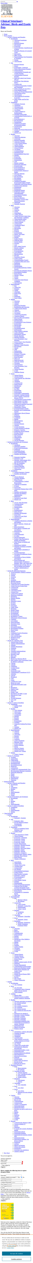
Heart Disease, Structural (21, 402)
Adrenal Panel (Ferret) (17, 642)
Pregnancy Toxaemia (19, 354)
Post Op (16, 977)
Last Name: (4, 1186)
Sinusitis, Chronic (19, 275)
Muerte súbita (17, 995)
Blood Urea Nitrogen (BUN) (18, 658)
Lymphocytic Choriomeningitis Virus (21, 769)
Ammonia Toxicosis (19, 104)
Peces (12, 986)
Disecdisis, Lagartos (19, 1016)
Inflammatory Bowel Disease (22, 413)
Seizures (13, 631)
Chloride (13, 665)
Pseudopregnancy (19, 355)
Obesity (16, 348)
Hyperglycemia (18, 166)
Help (6, 3)
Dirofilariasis (17, 386)
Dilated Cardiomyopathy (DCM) (23, 962)
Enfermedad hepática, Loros (21, 1050)
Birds (12, 205)
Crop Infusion (18, 505)
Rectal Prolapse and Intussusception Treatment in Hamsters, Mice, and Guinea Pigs (23, 561)
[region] (16, 1249)
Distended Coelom (16, 601)
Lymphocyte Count (16, 681)
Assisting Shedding (19, 478)
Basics (16, 930)
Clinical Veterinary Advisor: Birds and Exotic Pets (16, 24)
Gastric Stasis (14, 607)
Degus (16, 295)
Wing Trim (17, 895)
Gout (15, 161)
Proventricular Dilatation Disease (23, 270)
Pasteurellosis (17, 351)
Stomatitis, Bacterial (19, 204)
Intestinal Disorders (19, 337)
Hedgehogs (17, 296)
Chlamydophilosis (19, 146)
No (23, 1177)
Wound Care (17, 499)
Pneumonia (17, 264)
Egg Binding (17, 869)
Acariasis (13, 757)
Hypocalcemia (18, 249)
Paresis (16, 746)
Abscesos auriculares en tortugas (23, 1001)
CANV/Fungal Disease (20, 143)
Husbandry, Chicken (19, 875)
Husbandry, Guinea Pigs (24, 906)
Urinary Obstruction (19, 980)
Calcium (13, 663)
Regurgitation (17, 721)
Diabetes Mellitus (15, 598)
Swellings (16, 722)
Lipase (12, 680)
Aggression (17, 138)
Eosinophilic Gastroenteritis (21, 393)
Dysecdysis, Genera (19, 839)
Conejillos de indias (19, 1071)
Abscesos (16, 1097)
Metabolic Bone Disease (20, 856)
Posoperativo (17, 1148)
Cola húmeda (21, 1080)
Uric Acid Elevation (16, 636)
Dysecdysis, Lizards (19, 840)
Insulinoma (17, 416)
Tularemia (13, 780)
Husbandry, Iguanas (19, 846)
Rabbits (13, 299)
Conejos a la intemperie (20, 1104)
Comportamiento (18, 1101)
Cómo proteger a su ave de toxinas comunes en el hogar (21, 1040)
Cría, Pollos (17, 1044)
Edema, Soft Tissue (19, 234)
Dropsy (16, 66)
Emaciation (17, 235)
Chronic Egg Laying (19, 220)
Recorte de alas (18, 1062)
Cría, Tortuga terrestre (20, 1009)
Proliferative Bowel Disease (21, 431)
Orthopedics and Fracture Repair (23, 184)
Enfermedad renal (19, 1025)
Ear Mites (16, 389)
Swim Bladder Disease (20, 90)
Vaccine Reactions (19, 440)
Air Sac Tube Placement (20, 502)
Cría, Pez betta (18, 987)
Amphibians (14, 102)
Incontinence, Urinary (17, 616)
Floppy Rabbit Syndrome (21, 331)
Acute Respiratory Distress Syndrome (21, 572)
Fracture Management (20, 843)
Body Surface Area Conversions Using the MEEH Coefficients (21, 661)
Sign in (2, 3)
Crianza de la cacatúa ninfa (21, 1045)
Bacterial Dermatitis (19, 140)
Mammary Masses (22, 900)
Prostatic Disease (18, 433)
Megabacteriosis (18, 254)
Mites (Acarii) (18, 55)
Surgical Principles (19, 466)
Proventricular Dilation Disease (22, 889)
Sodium (13, 696)
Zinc (12, 701)
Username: (3, 1162)
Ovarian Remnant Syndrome (22, 428)
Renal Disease (18, 196)
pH (12, 686)
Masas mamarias (22, 1068)
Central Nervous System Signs (19, 586)
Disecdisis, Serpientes (20, 1019)
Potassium (13, 690)
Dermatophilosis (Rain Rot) (21, 154)
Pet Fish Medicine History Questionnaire (21, 823)
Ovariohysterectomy (19, 552)
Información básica (19, 1107)
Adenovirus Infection (20, 137)
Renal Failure (14, 630)
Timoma (16, 1116)
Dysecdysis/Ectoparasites (21, 448)
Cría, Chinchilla (22, 1084)
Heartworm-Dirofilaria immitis (22, 968)
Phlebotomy (17, 496)
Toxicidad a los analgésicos (21, 1150)
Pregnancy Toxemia (19, 430)
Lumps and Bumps (19, 740)
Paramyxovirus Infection (20, 185)
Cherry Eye (17, 311)
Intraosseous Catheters (20, 545)
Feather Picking (18, 239)
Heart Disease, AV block (20, 401)
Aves (12, 1030)
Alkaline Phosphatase (16, 646)
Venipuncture (17, 469)
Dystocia (16, 231)
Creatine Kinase (15, 668)
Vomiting (16, 131)
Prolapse (16, 719)
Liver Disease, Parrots (20, 880)
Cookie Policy (10, 1248)
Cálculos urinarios (22, 1072)
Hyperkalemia (14, 613)
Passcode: (3, 1175)
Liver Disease (18, 175)
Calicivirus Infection (19, 142)
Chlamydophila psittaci (20, 219)
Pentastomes (17, 189)
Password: (3, 1163)
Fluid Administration (19, 452)
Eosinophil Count (15, 671)
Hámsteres (17, 1078)
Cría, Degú (21, 1087)
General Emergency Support (21, 472)
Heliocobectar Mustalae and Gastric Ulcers (21, 970)
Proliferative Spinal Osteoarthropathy (19, 192)
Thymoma (17, 363)
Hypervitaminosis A (19, 167)
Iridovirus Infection (19, 173)
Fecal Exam (17, 487)
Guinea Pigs (17, 287)
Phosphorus (14, 687)
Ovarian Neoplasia (19, 427)
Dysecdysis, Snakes (19, 842)
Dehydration (17, 44)
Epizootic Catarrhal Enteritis (21, 395)
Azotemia (13, 580)
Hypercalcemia (15, 611)
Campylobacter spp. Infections (22, 378)
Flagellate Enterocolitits (20, 114)
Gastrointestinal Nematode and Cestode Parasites (22, 72)
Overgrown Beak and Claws (22, 261)
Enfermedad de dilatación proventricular (21, 1047)
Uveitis (16, 370)
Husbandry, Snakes (19, 849)
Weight (16, 707)
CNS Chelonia (18, 710)
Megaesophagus (18, 420)
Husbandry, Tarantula (20, 818)
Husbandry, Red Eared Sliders (22, 848)
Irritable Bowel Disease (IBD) (22, 974)
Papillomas (17, 263)
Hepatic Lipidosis (19, 163)
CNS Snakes (17, 713)
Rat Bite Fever (15, 777)
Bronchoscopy (18, 531)
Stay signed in (6, 1165)
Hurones (13, 1121)
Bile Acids (13, 655)
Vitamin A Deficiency (20, 859)
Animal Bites (14, 759)
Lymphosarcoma (18, 343)
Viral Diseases (18, 61)
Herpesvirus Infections (20, 164)
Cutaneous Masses (19, 316)
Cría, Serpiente (18, 1007)
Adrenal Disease (18, 375)
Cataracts (16, 310)
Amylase (13, 649)
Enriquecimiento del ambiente (22, 1053)
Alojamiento (17, 1098)
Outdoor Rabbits (18, 947)
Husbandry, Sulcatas (19, 851)
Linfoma (20, 1081)
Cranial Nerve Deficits (17, 593)
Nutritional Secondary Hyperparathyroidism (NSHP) (22, 181)
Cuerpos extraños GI (19, 1124)
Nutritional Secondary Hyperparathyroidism (20, 124)
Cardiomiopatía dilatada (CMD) (22, 1122)
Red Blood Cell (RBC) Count (19, 693)
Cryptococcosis (18, 383)
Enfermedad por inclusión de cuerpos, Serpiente (22, 1023)
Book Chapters (8, 35)
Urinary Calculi (22, 909)
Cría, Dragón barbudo (20, 1003)
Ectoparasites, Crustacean (21, 67)
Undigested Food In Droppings (19, 633)
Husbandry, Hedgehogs (24, 922)
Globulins (13, 674)
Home (5, 34)
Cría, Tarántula (18, 984)
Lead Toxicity (18, 878)
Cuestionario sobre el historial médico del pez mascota (22, 990)
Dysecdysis (17, 46)
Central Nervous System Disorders (20, 584)
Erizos (16, 1089)
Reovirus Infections (19, 198)
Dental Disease (18, 319)
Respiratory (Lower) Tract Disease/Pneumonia (21, 200)
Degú (15, 1086)
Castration (17, 533)
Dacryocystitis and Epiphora (21, 317)
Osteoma (16, 425)
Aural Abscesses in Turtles (21, 834)
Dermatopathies (18, 320)
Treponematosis (18, 364)
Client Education (8, 813)
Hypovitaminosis (18, 251)
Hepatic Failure (15, 610)
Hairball (16, 936)
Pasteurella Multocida (16, 772)
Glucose (13, 675)
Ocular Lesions (18, 258)
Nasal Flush (17, 514)
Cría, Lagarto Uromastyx (21, 1006)
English (9, 815)
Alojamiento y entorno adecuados (23, 1031)
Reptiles (13, 134)
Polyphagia (14, 625)
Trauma (16, 60)
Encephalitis (17, 326)
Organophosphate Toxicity (21, 260)
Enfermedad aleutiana (20, 1133)
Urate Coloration (15, 634)
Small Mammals (15, 284)
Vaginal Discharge (19, 749)
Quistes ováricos (22, 1077)
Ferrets (12, 373)
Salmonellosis (14, 778)
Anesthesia (17, 445)
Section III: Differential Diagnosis (16, 571)
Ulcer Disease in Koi (19, 93)
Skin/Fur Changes (19, 748)
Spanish (9, 981)
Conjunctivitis (18, 223)
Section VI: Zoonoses (13, 755)
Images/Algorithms (9, 781)
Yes (19, 1177)
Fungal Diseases (18, 70)
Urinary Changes (18, 754)
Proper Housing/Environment (22, 884)
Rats (15, 286)
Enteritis (16, 237)
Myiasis (16, 943)
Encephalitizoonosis (19, 328)
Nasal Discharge (15, 622)
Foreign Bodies (18, 242)
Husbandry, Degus (23, 919)
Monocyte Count (15, 683)
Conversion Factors (16, 590)
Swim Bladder (18, 825)
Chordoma (17, 381)
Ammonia (13, 648)
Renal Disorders (18, 357)
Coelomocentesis (18, 504)
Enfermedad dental (19, 1106)
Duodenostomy (18, 507)
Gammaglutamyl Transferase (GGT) (20, 672)
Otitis (15, 349)
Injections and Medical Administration (20, 494)
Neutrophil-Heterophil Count (18, 684)
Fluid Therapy (18, 511)
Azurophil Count (15, 652)
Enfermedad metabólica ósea (22, 1021)
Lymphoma (17, 417)
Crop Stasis (17, 226)
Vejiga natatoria (18, 992)
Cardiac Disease (18, 145)
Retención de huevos (19, 1063)
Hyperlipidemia (15, 614)
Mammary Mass (18, 742)
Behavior (16, 931)
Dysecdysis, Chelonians (20, 837)
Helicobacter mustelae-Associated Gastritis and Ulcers (23, 404)
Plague (12, 774)
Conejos (13, 1095)
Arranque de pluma (19, 1033)
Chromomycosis (18, 107)
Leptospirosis (14, 768)
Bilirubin (13, 657)
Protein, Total (14, 692)
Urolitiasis (17, 1118)
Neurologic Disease (19, 257)
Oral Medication (18, 464)
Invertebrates (14, 38)
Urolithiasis (17, 439)
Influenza (16, 414)
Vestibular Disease (19, 372)
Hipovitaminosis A (19, 1054)
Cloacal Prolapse (18, 108)
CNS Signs (17, 734)
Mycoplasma (17, 178)
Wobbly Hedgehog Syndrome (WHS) (23, 924)
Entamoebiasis (18, 160)
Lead (12, 678)
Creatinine (13, 669)
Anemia (16, 208)
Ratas (15, 1066)
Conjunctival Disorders (20, 314)
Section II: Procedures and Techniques (17, 442)
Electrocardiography (19, 537)
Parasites (16, 718)
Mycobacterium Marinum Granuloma (21, 771)
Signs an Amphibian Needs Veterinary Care (21, 829)
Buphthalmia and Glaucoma (21, 307)
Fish (12, 63)
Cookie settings (12, 1245)
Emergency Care (18, 458)
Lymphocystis (18, 84)
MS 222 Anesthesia (19, 463)
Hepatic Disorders (19, 336)
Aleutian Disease (18, 376)
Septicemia (17, 128)
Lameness (13, 619)
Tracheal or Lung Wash (20, 498)
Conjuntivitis (17, 1042)
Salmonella (17, 202)
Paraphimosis (17, 187)
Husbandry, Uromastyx (20, 853)
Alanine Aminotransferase (18, 643)
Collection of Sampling (20, 484)
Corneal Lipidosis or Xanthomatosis (19, 112)
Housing (16, 937)
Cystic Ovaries (21, 904)
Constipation (14, 589)
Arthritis (16, 304)
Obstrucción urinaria (19, 1147)
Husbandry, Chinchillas (24, 916)
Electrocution (17, 325)
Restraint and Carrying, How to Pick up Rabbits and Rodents (22, 565)
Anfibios (13, 993)
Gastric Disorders (19, 333)
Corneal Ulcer (14, 592)
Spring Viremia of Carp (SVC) (22, 88)
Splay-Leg (17, 358)
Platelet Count (14, 689)
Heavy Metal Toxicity (20, 246)
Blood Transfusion (19, 527)
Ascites (16, 211)
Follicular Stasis (18, 240)
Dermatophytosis (15, 763)
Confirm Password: (6, 1182)
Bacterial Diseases (19, 43)
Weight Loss (17, 132)
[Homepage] (7, 17)
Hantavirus (14, 766)
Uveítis (16, 1119)
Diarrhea (16, 155)
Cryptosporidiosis (19, 151)
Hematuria (13, 608)
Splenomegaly (18, 437)
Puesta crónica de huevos (21, 1060)
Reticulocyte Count (16, 695)
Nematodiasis (17, 122)
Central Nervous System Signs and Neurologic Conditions (22, 216)
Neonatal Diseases (19, 423)
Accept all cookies (16, 1253)
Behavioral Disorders (20, 305)
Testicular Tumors (19, 361)
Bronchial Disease (16, 583)
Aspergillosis (17, 213)
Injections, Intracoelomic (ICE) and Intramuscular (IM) (22, 460)
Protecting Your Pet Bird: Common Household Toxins (21, 886)
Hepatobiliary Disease (20, 407)
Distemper (17, 387)
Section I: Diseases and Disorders (16, 37)
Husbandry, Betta (19, 821)
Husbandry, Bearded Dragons (22, 845)
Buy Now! (7, 1153)
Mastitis (16, 419)
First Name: (4, 1184)
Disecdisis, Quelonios (20, 1018)
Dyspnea (13, 602)
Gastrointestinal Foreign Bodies (22, 399)
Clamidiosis (17, 1036)
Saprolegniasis (18, 126)
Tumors (16, 278)
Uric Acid (13, 699)
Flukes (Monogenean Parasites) (22, 69)
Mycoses (16, 255)
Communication (18, 933)
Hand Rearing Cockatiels (21, 874)
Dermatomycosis (18, 152)
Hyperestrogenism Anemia (21, 408)
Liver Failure (14, 621)
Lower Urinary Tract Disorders (22, 342)
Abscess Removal (19, 477)
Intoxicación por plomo (20, 1056)
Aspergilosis (17, 1034)
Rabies (12, 775)
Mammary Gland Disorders (21, 345)
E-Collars (16, 508)
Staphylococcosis (18, 360)
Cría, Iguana (17, 1004)
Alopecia (16, 41)
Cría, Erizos (21, 1091)
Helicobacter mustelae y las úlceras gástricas (21, 1140)
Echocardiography (19, 534)
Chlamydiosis (14, 760)
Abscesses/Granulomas (20, 40)
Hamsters (16, 289)
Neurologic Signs (15, 624)
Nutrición (16, 1057)
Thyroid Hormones (16, 698)
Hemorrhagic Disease (20, 334)
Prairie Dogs (17, 293)
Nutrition (16, 881)
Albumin (13, 645)
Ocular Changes (18, 743)
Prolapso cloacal (18, 1028)
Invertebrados (14, 983)
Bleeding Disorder (16, 581)
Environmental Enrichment (21, 871)
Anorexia (16, 210)
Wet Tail (20, 913)
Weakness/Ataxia (15, 637)
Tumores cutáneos (19, 1151)
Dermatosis (14, 596)
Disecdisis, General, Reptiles (22, 1015)
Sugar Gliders (18, 298)
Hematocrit (14, 677)
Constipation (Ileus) (19, 225)
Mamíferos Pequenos (16, 1065)
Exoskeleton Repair (19, 451)
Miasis (16, 1113)
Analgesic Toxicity (19, 957)
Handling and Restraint (20, 454)
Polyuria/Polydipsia (16, 627)
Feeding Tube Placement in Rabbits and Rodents (21, 539)
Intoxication (17, 54)
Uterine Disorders (19, 369)
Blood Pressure (18, 480)
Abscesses (17, 135)
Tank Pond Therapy (19, 467)
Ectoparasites (17, 158)
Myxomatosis (17, 346)
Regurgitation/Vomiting (20, 195)
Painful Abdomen (19, 745)
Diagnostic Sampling (19, 446)
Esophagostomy (18, 510)
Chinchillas (17, 292)
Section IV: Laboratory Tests (15, 640)
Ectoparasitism (18, 232)
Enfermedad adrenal (19, 1131)
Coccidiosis (17, 110)
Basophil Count (15, 654)
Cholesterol (14, 666)
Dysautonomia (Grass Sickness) (22, 322)
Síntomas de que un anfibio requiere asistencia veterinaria (22, 997)
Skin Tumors (17, 436)
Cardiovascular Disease (20, 308)
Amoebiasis (17, 105)
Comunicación (18, 1103)
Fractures (16, 243)
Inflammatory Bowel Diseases (19, 618)
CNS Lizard (17, 712)
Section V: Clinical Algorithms (15, 702)
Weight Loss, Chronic (20, 751)
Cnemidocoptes (18, 866)
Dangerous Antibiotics (17, 595)
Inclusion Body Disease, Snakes (22, 854)
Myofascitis (17, 422)
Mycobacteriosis (18, 120)
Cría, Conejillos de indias (24, 1074)
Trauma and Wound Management (23, 91)
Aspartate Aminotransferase (18, 651)
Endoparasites (18, 329)
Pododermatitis (18, 266)
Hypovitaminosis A (19, 119)
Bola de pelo (17, 1100)
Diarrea (16, 1125)
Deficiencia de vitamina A (21, 1013)
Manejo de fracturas (19, 1027)
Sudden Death (18, 705)
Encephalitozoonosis (16, 765)
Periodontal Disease (19, 190)
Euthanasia (17, 449)
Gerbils (16, 290)
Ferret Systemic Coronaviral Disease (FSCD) (21, 397)
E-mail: (3, 1187)
